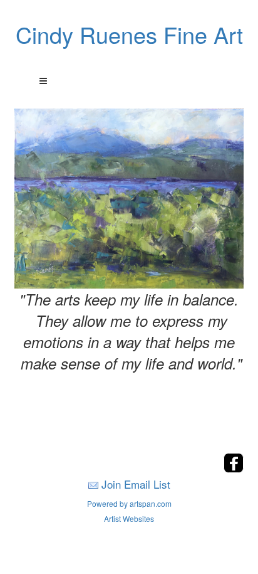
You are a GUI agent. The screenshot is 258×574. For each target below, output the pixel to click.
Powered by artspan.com (129, 503)
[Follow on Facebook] (234, 469)
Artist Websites (129, 518)
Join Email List (135, 484)
